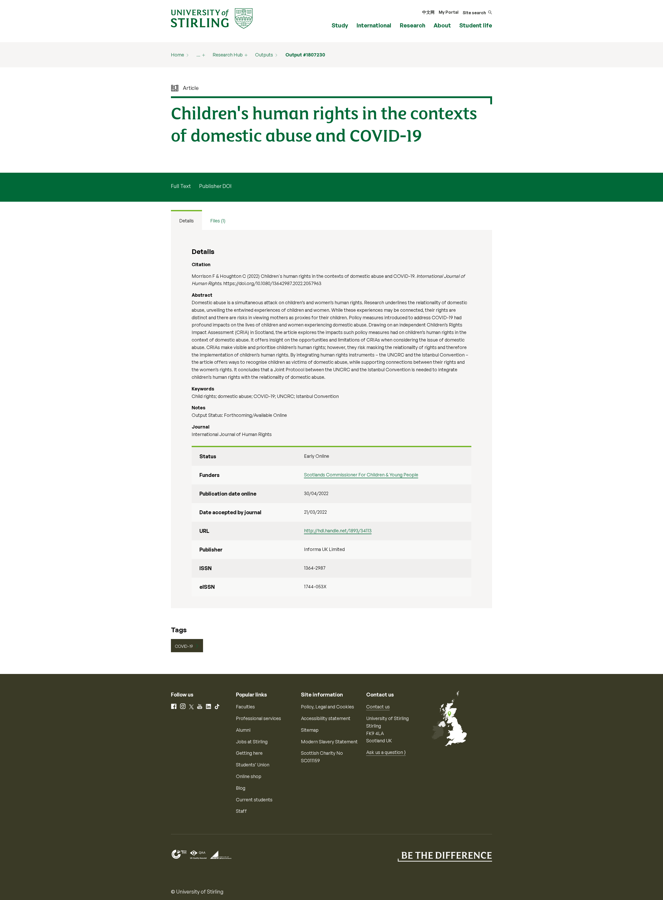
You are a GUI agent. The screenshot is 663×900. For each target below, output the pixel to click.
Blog (240, 788)
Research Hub (228, 54)
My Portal (448, 12)
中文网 (428, 12)
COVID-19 (184, 646)
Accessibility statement (325, 718)
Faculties (245, 706)
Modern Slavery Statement (329, 741)
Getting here (249, 753)
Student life (475, 25)
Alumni (243, 730)
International (373, 25)
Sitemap (310, 730)
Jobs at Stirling (252, 741)
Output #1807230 (305, 54)
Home (177, 54)
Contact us (378, 706)
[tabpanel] (331, 419)
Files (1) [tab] (218, 220)
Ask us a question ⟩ (386, 752)
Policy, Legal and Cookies (327, 706)
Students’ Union (252, 764)
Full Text (181, 186)
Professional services (258, 718)
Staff (241, 811)
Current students (254, 799)
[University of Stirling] (212, 18)
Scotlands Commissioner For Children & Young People (361, 474)
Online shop (248, 776)
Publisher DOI (215, 186)
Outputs (264, 54)
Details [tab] (186, 220)
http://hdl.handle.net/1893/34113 (338, 530)
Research (412, 25)
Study (340, 25)
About (442, 25)
